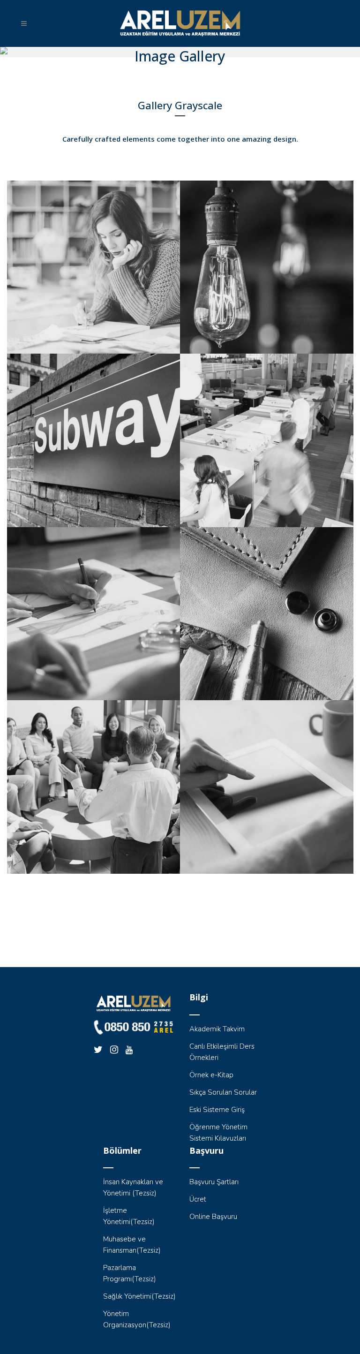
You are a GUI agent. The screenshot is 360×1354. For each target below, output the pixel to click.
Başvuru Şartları (214, 1182)
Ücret (197, 1199)
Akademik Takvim (217, 1029)
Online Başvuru (213, 1216)
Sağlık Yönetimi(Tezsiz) (139, 1296)
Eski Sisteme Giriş (217, 1109)
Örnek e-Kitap (211, 1075)
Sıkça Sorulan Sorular (223, 1092)
